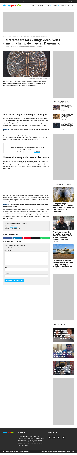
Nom (6, 267)
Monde (55, 5)
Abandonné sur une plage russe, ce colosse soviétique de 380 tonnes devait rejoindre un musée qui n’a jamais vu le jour (63, 264)
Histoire (18, 228)
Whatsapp (45, 238)
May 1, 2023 (37, 152)
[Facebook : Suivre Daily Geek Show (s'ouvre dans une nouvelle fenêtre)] (68, 1)
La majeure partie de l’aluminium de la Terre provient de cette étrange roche (67, 107)
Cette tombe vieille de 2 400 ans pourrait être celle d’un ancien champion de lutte (67, 116)
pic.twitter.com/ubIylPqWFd (27, 149)
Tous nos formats (6, 1)
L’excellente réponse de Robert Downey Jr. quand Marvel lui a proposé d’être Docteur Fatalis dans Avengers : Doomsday (62, 235)
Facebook (8, 238)
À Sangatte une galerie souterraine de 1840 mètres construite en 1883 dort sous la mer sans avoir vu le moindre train (63, 207)
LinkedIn (17, 238)
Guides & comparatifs (22, 1)
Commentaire (8, 250)
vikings (5, 120)
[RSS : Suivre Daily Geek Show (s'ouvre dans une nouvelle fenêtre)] (71, 1)
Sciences (40, 5)
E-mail (7, 273)
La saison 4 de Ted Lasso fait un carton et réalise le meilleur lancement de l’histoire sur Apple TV (63, 370)
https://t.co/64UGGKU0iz (37, 147)
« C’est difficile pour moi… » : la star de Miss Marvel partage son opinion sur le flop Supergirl (63, 353)
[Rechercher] (73, 5)
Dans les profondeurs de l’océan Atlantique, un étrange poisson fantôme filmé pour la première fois (67, 125)
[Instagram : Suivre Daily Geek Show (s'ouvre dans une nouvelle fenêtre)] (69, 1)
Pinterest (27, 238)
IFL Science (12, 225)
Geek (48, 5)
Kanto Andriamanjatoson (13, 223)
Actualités (13, 228)
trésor (15, 227)
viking (11, 227)
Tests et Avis (14, 1)
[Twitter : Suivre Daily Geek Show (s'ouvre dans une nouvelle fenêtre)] (73, 1)
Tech (32, 5)
